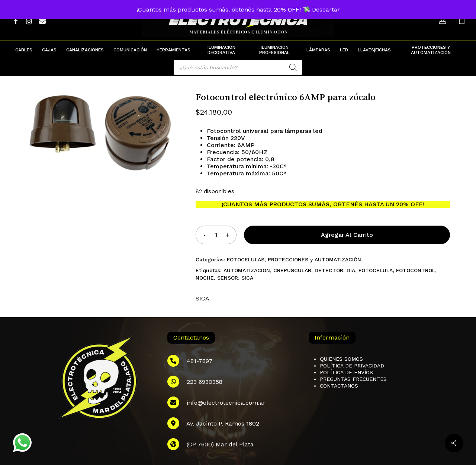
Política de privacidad (352, 366)
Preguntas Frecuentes (353, 379)
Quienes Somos (341, 359)
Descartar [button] (326, 9)
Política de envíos (346, 372)
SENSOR (227, 278)
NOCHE (205, 278)
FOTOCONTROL (415, 270)
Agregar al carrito (347, 234)
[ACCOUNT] (442, 21)
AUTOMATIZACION (246, 270)
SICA (247, 278)
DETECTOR (329, 270)
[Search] (293, 67)
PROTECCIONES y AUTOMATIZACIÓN (314, 259)
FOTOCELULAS (245, 259)
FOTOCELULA (375, 270)
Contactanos (339, 386)
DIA (351, 270)
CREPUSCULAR (292, 270)
